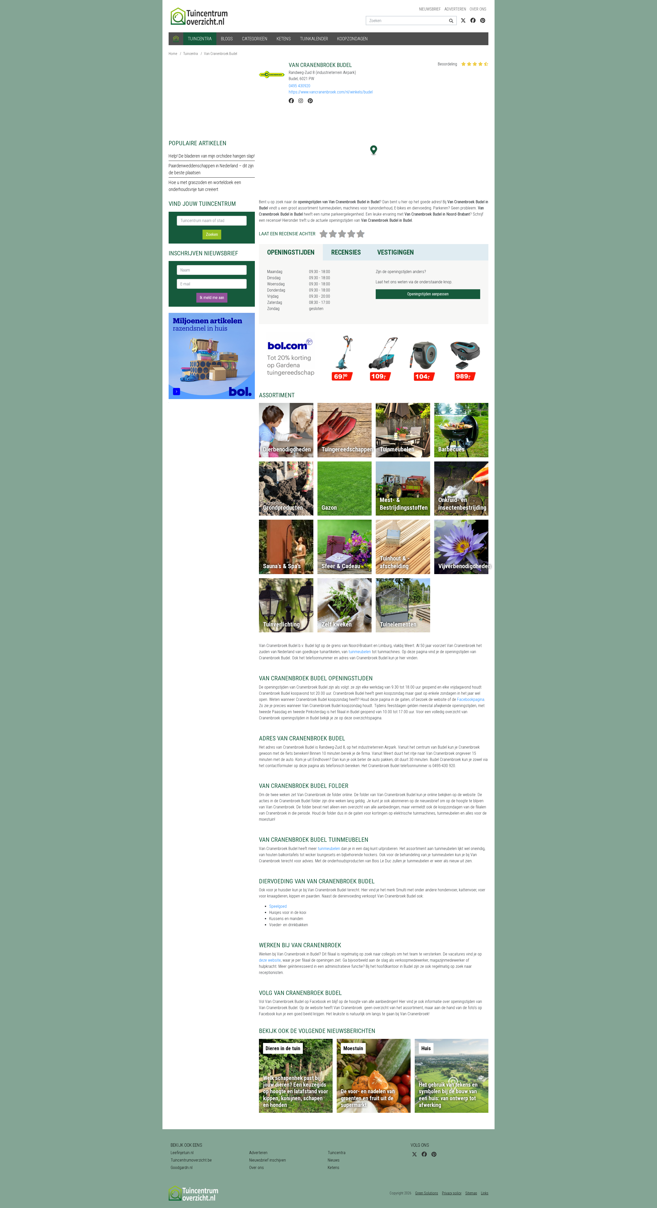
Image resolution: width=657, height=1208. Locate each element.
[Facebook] (291, 100)
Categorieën (254, 38)
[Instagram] (300, 100)
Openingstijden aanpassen (428, 294)
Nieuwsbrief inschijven (267, 1160)
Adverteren (455, 9)
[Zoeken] (449, 20)
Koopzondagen (352, 38)
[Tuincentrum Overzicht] (201, 15)
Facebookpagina (470, 699)
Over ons (478, 9)
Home (173, 54)
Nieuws (334, 1160)
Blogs (227, 38)
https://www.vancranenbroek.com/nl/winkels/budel (331, 92)
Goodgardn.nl (181, 1167)
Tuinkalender (314, 38)
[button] (373, 150)
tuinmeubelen (360, 651)
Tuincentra (200, 38)
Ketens (284, 38)
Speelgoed (278, 906)
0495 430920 (299, 85)
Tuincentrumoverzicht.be (191, 1160)
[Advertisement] (212, 97)
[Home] (176, 38)
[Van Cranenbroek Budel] (272, 74)
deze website (270, 960)
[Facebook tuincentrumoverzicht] (473, 20)
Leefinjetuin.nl (182, 1152)
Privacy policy (451, 1193)
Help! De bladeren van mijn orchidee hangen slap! (212, 156)
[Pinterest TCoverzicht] (482, 20)
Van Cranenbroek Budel (220, 54)
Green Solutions (426, 1193)
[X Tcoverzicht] (463, 20)
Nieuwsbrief (430, 9)
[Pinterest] (310, 100)
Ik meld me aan (212, 297)
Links (484, 1193)
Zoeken (212, 234)
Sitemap (471, 1193)
